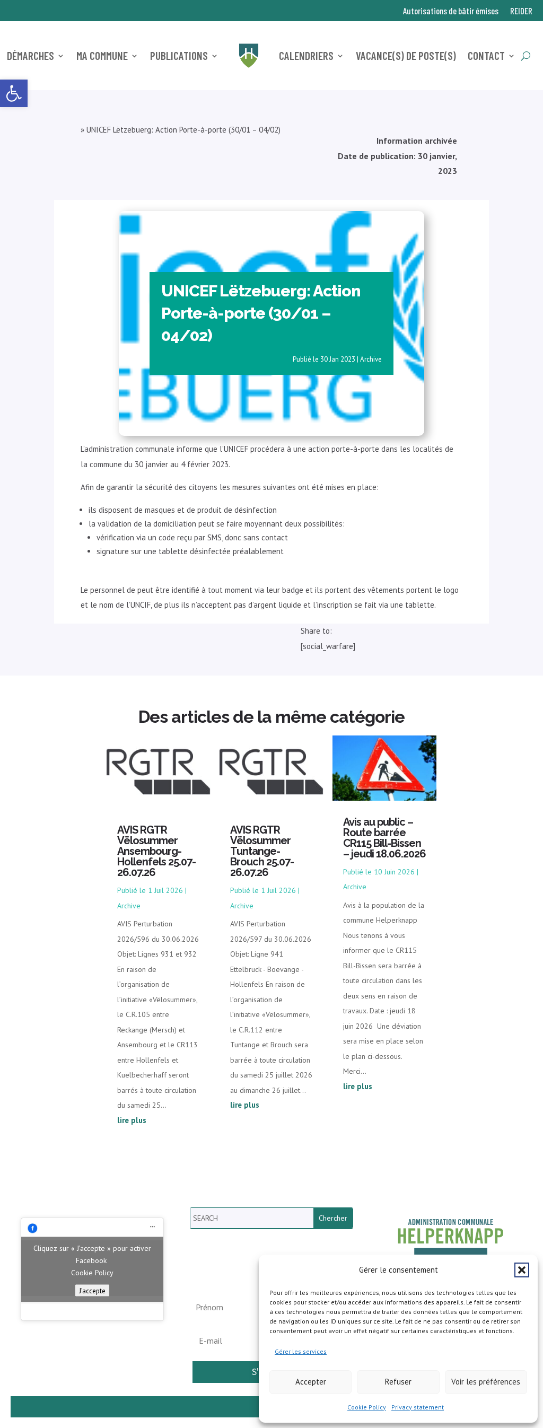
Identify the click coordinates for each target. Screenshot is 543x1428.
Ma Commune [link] (102, 55)
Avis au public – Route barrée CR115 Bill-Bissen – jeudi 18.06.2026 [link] (384, 838)
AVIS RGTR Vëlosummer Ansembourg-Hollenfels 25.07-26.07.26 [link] (156, 851)
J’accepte (92, 1290)
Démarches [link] (30, 55)
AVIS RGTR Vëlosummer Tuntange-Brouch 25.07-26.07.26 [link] (262, 851)
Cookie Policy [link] (366, 1407)
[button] (521, 1270)
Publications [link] (179, 55)
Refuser (398, 1382)
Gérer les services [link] (301, 1351)
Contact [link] (486, 55)
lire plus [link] (131, 1120)
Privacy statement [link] (417, 1407)
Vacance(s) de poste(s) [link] (406, 55)
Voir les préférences (485, 1382)
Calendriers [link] (306, 55)
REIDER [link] (521, 11)
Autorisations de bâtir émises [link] (450, 11)
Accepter (310, 1382)
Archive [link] (371, 359)
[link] (14, 93)
